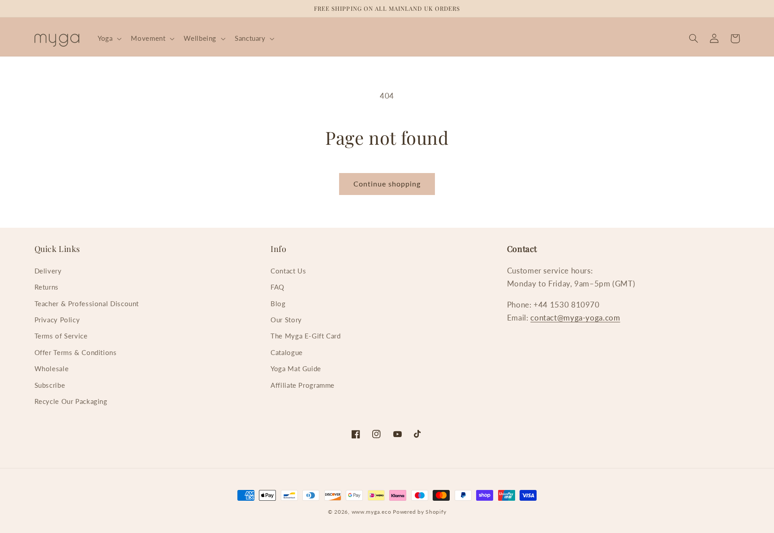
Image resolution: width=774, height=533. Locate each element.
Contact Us (288, 271)
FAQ (277, 287)
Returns (46, 287)
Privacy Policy (57, 320)
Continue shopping (387, 183)
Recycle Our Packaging (71, 401)
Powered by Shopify (419, 512)
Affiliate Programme (303, 385)
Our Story (286, 320)
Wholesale (51, 368)
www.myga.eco (371, 512)
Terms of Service (61, 336)
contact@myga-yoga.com (575, 317)
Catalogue (287, 352)
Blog (278, 303)
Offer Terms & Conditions (75, 352)
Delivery (48, 271)
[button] (108, 38)
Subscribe (49, 385)
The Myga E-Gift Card (306, 336)
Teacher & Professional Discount (86, 303)
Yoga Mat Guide (296, 368)
